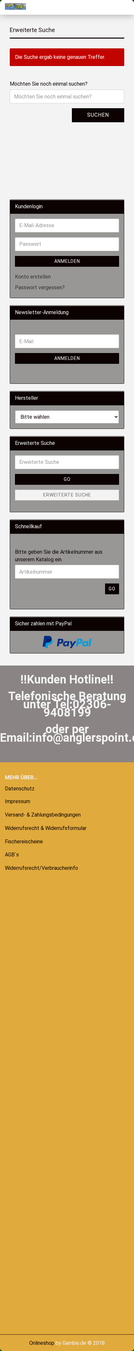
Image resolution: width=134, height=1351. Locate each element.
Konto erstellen (33, 277)
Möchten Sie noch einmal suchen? (48, 84)
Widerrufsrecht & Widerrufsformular (46, 828)
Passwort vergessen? (40, 287)
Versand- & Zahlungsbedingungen (43, 815)
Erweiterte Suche (67, 495)
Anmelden (67, 261)
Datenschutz (19, 788)
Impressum (17, 801)
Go (67, 479)
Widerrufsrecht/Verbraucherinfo (41, 868)
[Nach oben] (18, 1341)
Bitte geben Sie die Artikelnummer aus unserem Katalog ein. (58, 556)
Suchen (98, 115)
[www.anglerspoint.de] (13, 6)
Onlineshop (41, 1343)
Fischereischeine (24, 841)
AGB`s (12, 855)
